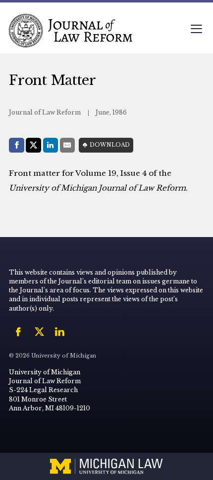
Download (110, 145)
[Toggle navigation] (196, 30)
